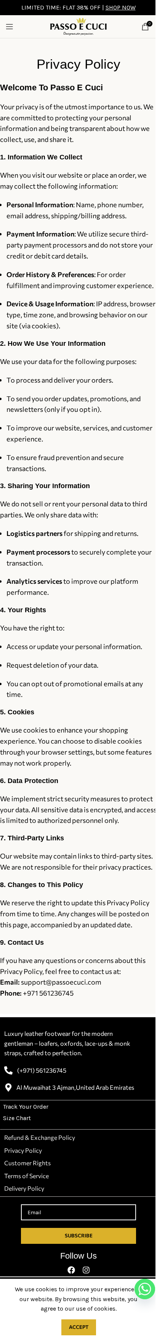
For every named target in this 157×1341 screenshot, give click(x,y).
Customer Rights (27, 1162)
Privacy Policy (23, 1150)
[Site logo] (78, 26)
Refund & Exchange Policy (39, 1137)
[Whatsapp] (145, 1289)
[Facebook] (71, 1270)
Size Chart (17, 1118)
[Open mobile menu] (9, 26)
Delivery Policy (24, 1188)
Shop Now (121, 7)
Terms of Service (26, 1175)
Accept (78, 1327)
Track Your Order (25, 1106)
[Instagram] (86, 1270)
